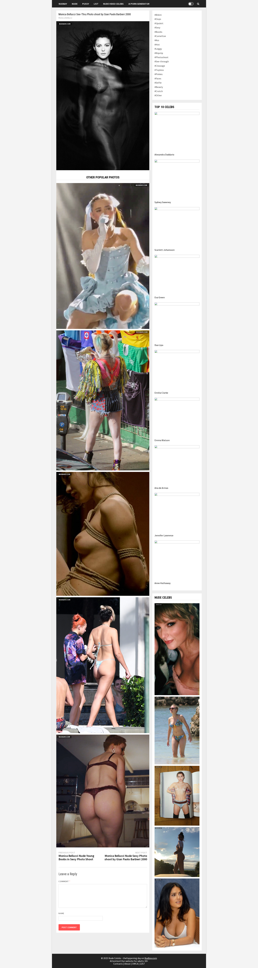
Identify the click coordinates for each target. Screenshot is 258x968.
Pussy (85, 3)
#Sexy (157, 27)
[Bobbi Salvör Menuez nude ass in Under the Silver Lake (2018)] (102, 790)
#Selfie (158, 82)
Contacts (118, 963)
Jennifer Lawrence (164, 535)
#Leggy (158, 48)
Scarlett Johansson (165, 249)
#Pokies (159, 74)
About (127, 963)
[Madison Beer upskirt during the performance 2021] (102, 255)
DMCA (135, 963)
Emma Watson (162, 440)
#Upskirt (159, 23)
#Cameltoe (160, 36)
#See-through (162, 61)
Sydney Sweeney (163, 202)
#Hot (157, 44)
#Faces (158, 78)
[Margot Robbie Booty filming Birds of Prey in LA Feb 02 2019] (102, 400)
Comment (64, 881)
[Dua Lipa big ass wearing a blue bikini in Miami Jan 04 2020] (102, 664)
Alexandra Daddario (164, 154)
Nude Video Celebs (113, 3)
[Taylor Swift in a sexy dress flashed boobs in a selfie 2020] (177, 648)
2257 (142, 963)
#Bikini (158, 14)
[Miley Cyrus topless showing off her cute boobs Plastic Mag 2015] (177, 795)
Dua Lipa (159, 345)
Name (61, 913)
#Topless (159, 69)
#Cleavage (160, 65)
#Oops (158, 18)
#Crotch (159, 91)
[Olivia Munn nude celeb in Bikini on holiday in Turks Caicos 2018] (177, 851)
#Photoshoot (161, 57)
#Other (158, 95)
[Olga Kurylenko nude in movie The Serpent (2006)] (102, 533)
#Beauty (159, 86)
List (96, 3)
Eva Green (160, 297)
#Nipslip (159, 53)
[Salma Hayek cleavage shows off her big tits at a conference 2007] (177, 912)
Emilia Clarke (161, 392)
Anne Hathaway (163, 583)
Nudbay (63, 3)
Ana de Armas (161, 487)
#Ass (157, 40)
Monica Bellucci (65, 17)
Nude (74, 3)
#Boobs (158, 31)
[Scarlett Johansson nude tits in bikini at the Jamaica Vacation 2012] (177, 730)
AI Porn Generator (138, 3)
